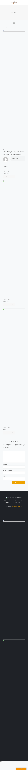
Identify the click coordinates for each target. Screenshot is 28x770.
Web (4, 476)
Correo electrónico (8, 470)
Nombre (5, 464)
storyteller (15, 158)
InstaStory (6, 173)
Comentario (6, 450)
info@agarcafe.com (17, 506)
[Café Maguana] (14, 2)
